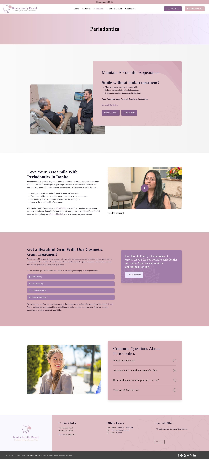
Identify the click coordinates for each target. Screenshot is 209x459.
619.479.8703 (61, 208)
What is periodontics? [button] (124, 360)
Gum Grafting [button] (37, 277)
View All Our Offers (110, 105)
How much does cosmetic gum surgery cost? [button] (136, 380)
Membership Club (56, 214)
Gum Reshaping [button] (37, 283)
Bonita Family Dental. (18, 455)
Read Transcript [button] (116, 213)
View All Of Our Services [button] (126, 390)
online (145, 266)
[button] (111, 113)
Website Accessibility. (65, 455)
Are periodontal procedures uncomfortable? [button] (135, 370)
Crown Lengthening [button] (39, 290)
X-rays (110, 304)
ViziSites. (46, 455)
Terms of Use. (53, 455)
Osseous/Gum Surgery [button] (39, 297)
